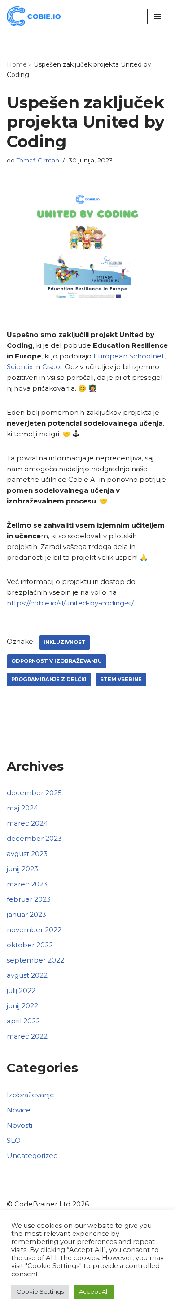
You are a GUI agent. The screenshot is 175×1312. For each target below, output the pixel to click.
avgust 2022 (27, 975)
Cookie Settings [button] (40, 1291)
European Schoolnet (128, 356)
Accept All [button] (94, 1291)
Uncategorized (32, 1155)
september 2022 (35, 960)
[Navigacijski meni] (157, 16)
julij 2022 (21, 990)
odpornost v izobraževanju (56, 661)
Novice (19, 1110)
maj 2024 (22, 808)
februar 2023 (29, 899)
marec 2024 (27, 823)
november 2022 (34, 929)
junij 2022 (22, 1005)
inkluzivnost (65, 642)
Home (17, 64)
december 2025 (34, 792)
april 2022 (23, 1021)
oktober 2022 (30, 945)
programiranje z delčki (49, 679)
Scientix (20, 366)
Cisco (51, 366)
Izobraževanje (30, 1094)
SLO (14, 1140)
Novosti (19, 1125)
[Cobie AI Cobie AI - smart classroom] (34, 16)
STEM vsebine (121, 679)
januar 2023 (26, 914)
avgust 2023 (27, 853)
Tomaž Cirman (38, 160)
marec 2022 (27, 1036)
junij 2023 (22, 869)
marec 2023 (27, 884)
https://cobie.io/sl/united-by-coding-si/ (70, 603)
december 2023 (34, 838)
